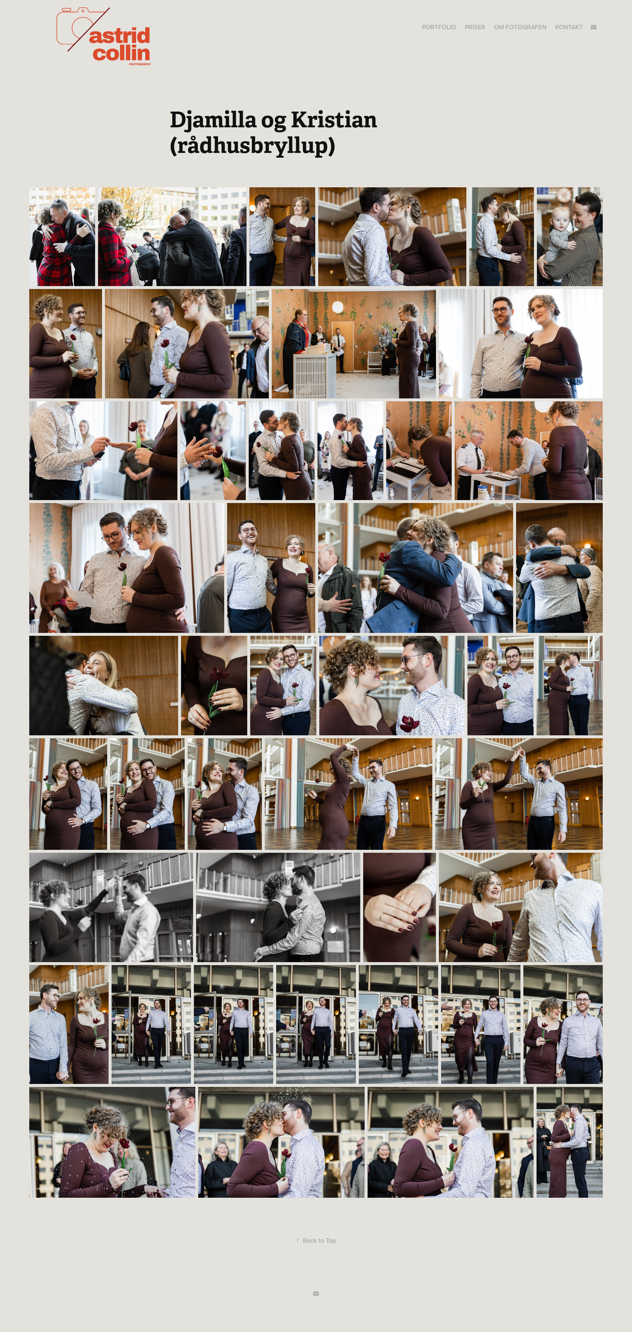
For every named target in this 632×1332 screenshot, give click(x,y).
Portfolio (439, 27)
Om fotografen (520, 27)
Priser (475, 27)
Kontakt (569, 27)
